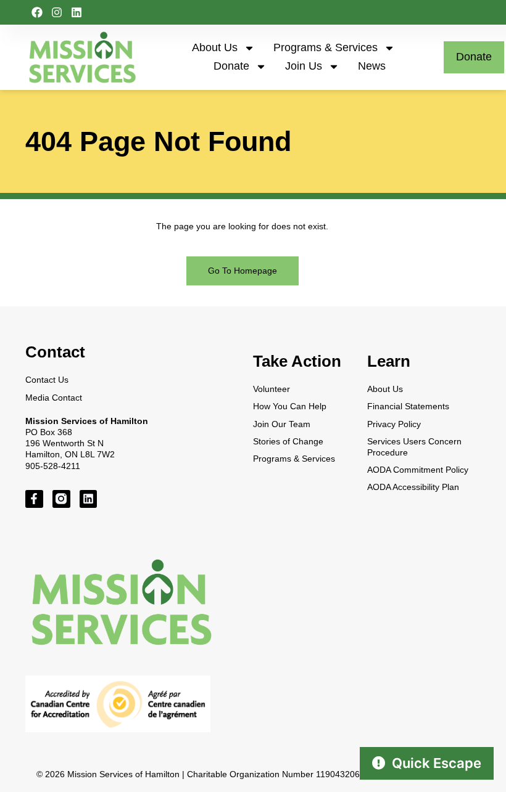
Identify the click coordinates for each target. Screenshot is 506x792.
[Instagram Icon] (61, 499)
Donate (231, 66)
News (372, 66)
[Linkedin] (76, 12)
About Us (215, 47)
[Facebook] (37, 12)
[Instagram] (57, 12)
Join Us (303, 66)
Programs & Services (325, 47)
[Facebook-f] (34, 499)
